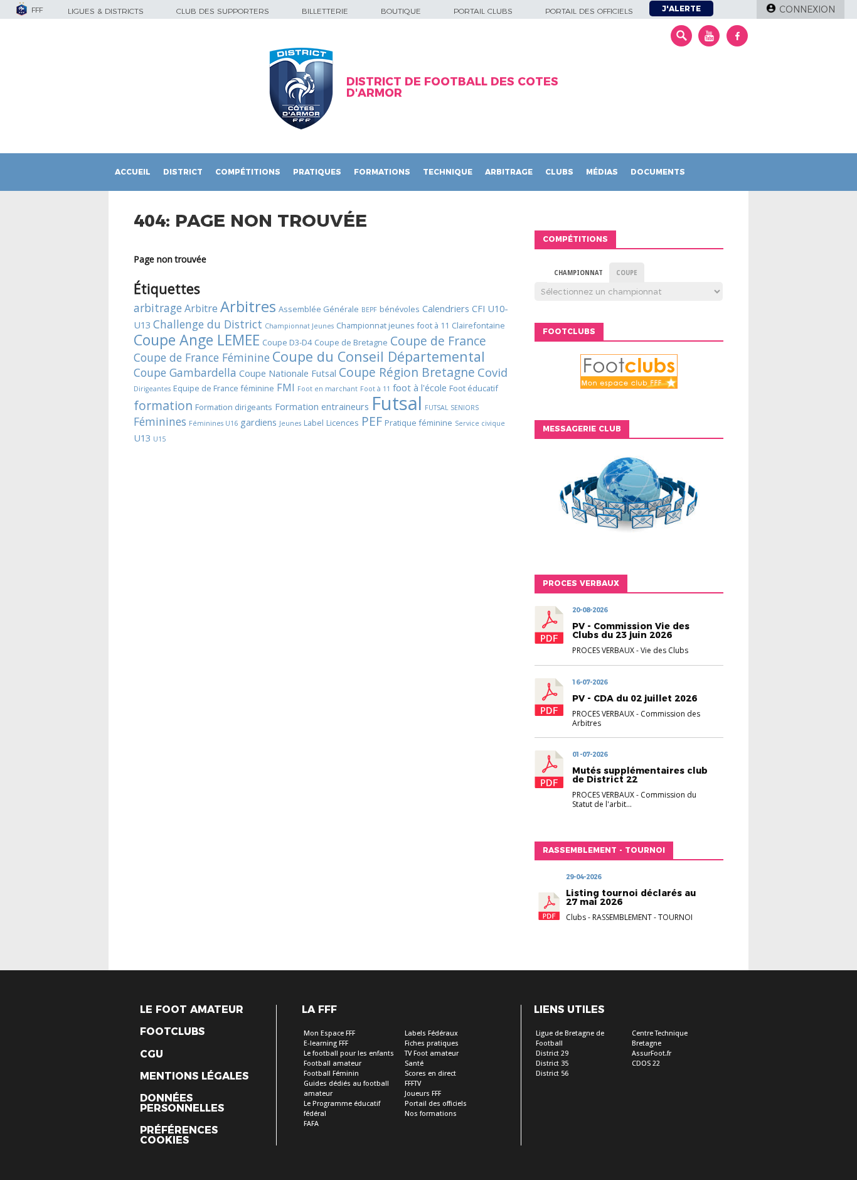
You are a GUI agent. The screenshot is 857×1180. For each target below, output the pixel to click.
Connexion (807, 9)
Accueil (133, 171)
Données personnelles (182, 1103)
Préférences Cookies (179, 1135)
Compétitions (247, 171)
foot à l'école (420, 387)
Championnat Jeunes (299, 326)
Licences (342, 422)
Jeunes (290, 423)
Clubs (559, 171)
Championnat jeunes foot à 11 (392, 325)
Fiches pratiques (432, 1043)
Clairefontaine (478, 325)
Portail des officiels (589, 11)
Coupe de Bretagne (351, 342)
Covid (492, 372)
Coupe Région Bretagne (407, 372)
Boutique (401, 11)
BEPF (369, 309)
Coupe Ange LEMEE (197, 340)
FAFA (311, 1124)
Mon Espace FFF (329, 1033)
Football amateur (332, 1063)
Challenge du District (207, 324)
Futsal (396, 403)
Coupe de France (438, 340)
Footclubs (172, 1032)
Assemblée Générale (319, 309)
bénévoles (400, 309)
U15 (159, 439)
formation (163, 405)
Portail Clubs (483, 11)
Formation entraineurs (322, 406)
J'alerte (681, 8)
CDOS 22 (646, 1063)
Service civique (480, 423)
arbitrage (158, 307)
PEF (371, 421)
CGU (151, 1054)
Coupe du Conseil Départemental (378, 356)
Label (314, 422)
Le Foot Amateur (191, 1010)
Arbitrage (509, 171)
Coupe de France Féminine (202, 357)
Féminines (160, 421)
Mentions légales (194, 1076)
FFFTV (413, 1084)
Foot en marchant (327, 388)
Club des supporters (222, 11)
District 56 (552, 1073)
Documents (658, 171)
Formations (382, 171)
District (183, 171)
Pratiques (317, 171)
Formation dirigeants (233, 407)
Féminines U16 (213, 423)
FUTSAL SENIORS (452, 407)
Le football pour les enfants (349, 1053)
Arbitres (248, 306)
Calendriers (445, 308)
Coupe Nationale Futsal (287, 373)
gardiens (258, 422)
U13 (142, 437)
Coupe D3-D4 (287, 342)
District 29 (552, 1053)
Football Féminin (331, 1073)
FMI (286, 387)
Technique (447, 171)
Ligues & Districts (106, 11)
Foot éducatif (473, 388)
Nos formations (431, 1114)
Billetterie (325, 11)
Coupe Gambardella (185, 372)
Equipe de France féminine (223, 388)
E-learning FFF (326, 1043)
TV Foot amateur (432, 1053)
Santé (414, 1063)
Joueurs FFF (423, 1094)
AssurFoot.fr (651, 1053)
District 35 (552, 1063)
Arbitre (201, 308)
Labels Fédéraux (431, 1033)
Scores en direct (430, 1073)
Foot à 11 (375, 388)
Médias (602, 171)
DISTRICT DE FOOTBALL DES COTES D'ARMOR (452, 87)
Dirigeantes (152, 388)
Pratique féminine (418, 422)
